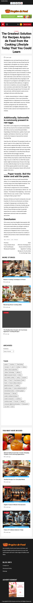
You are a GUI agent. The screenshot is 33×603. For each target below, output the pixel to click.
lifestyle (16, 239)
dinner (19, 375)
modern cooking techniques (11, 396)
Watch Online (27, 24)
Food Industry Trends (19, 380)
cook (12, 239)
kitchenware (7, 393)
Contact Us (6, 565)
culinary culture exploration (10, 369)
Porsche (16, 401)
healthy (17, 385)
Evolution (24, 377)
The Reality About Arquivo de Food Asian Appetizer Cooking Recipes (15, 330)
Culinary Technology (9, 372)
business (12, 364)
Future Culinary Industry (15, 382)
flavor (5, 380)
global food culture (8, 385)
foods (5, 382)
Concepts (6, 367)
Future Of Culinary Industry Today (13, 530)
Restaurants (25, 404)
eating (18, 377)
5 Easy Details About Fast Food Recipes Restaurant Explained (9, 246)
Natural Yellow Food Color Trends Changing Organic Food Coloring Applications (16, 453)
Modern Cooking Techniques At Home (14, 279)
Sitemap (5, 571)
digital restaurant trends (10, 375)
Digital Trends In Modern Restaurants (15, 504)
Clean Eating (20, 364)
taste (12, 406)
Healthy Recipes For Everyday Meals (14, 479)
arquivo (8, 239)
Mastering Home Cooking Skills (12, 304)
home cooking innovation (20, 388)
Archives (5, 348)
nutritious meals (8, 401)
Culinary (24, 367)
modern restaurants (9, 398)
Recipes (22, 401)
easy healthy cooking (9, 377)
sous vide (6, 406)
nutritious (18, 398)
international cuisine (9, 390)
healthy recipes (8, 388)
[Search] (18, 24)
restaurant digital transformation (12, 404)
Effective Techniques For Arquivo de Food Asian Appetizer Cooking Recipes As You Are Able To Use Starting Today (24, 248)
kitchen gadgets (20, 390)
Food (10, 380)
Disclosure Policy (7, 568)
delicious (18, 372)
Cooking (16, 31)
